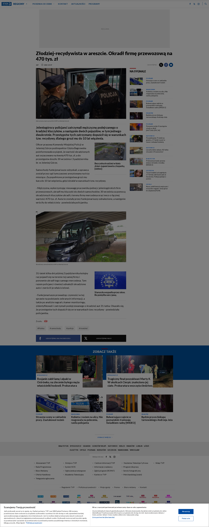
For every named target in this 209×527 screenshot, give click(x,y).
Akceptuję (186, 511)
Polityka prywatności (34, 523)
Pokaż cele (186, 518)
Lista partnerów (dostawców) (103, 517)
